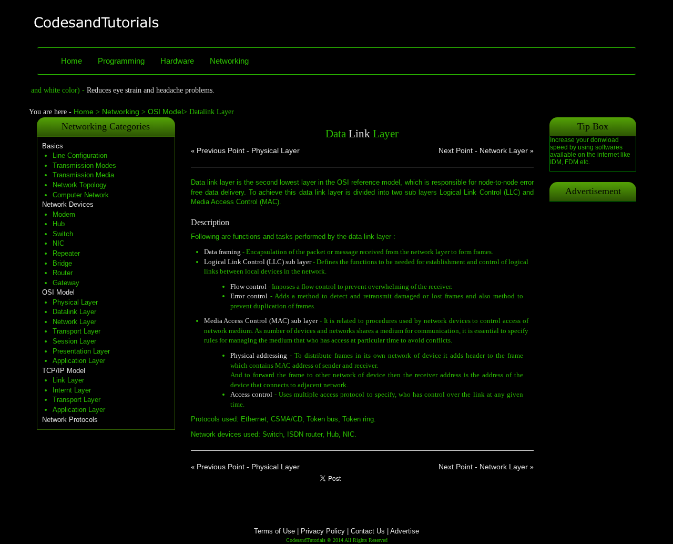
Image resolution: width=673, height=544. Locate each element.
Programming (121, 60)
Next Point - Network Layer (483, 150)
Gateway (66, 283)
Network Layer (74, 322)
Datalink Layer (74, 312)
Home (71, 60)
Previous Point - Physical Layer (248, 150)
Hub (59, 224)
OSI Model (164, 111)
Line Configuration (80, 155)
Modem (64, 214)
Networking (229, 60)
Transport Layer (76, 331)
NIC (58, 243)
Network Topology (80, 185)
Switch (63, 234)
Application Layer (79, 361)
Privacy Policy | (325, 531)
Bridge (62, 263)
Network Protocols (70, 420)
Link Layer (68, 380)
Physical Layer (75, 302)
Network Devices (68, 204)
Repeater (66, 253)
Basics (52, 146)
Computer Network (81, 195)
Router (63, 273)
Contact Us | (370, 531)
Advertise (404, 531)
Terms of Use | (276, 531)
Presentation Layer (81, 351)
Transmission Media (83, 175)
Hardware (177, 60)
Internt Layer (72, 390)
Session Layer (74, 341)
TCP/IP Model (63, 371)
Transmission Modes (84, 165)
